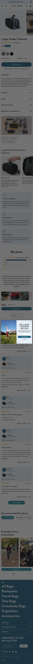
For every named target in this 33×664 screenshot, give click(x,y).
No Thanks (24, 339)
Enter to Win (24, 336)
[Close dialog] (30, 321)
